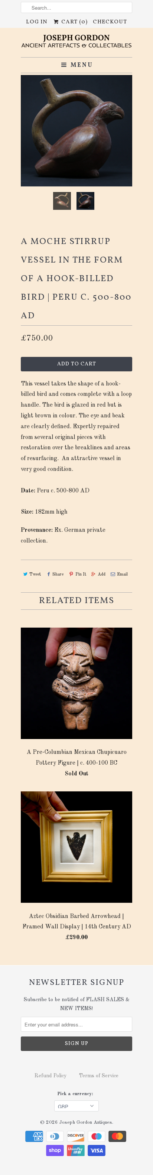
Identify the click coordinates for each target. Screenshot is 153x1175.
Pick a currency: (76, 1093)
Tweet (35, 574)
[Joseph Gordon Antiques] (76, 42)
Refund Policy (50, 1075)
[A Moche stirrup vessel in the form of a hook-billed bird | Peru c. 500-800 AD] (76, 130)
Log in (37, 22)
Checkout (110, 22)
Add (101, 574)
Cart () (73, 22)
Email (122, 574)
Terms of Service (98, 1075)
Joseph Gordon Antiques (85, 1122)
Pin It (80, 574)
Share (58, 574)
